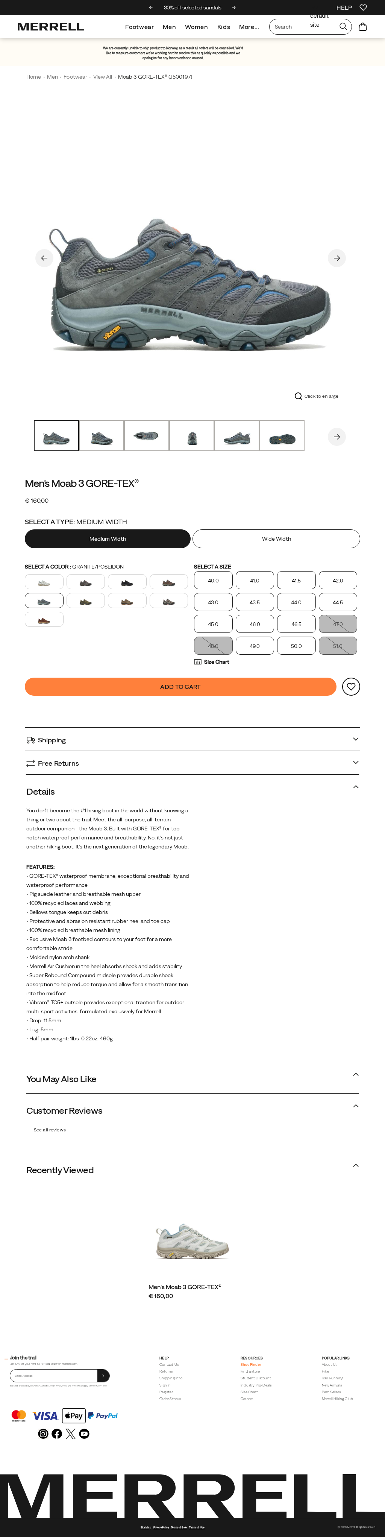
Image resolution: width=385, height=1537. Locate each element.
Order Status (170, 1399)
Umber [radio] (44, 619)
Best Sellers (331, 1392)
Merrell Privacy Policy (98, 1386)
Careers (247, 1399)
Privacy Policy (161, 1527)
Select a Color (74, 567)
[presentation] (193, 1295)
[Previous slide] (151, 7)
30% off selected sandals (192, 8)
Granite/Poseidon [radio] (44, 600)
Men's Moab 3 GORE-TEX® (185, 1286)
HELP (344, 7)
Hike (325, 1371)
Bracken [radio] (169, 581)
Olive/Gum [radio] (127, 600)
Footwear (139, 26)
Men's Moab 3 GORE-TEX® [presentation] (81, 483)
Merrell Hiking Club (337, 1399)
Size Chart (216, 662)
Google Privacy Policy (58, 1386)
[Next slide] (234, 7)
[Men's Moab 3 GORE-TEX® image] (193, 1232)
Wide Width (276, 539)
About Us (330, 1364)
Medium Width (107, 539)
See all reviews (50, 1130)
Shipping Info (170, 1378)
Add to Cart (180, 686)
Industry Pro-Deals (256, 1385)
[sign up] (103, 1376)
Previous (44, 258)
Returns (166, 1371)
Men (169, 26)
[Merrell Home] (51, 26)
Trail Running (332, 1378)
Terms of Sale (77, 1386)
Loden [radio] (86, 600)
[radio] (108, 538)
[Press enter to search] (343, 26)
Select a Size (212, 567)
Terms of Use (197, 1527)
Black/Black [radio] (127, 581)
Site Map (146, 1527)
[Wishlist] (363, 7)
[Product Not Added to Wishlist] (351, 687)
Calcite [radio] (44, 581)
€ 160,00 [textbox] (37, 500)
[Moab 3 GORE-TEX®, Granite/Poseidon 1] (190, 257)
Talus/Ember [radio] (169, 600)
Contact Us (169, 1364)
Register (166, 1392)
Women (196, 26)
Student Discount (256, 1378)
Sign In (165, 1385)
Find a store (250, 1371)
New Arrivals (332, 1385)
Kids (223, 26)
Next (337, 258)
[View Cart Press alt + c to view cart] (363, 26)
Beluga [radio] (86, 581)
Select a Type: (76, 522)
